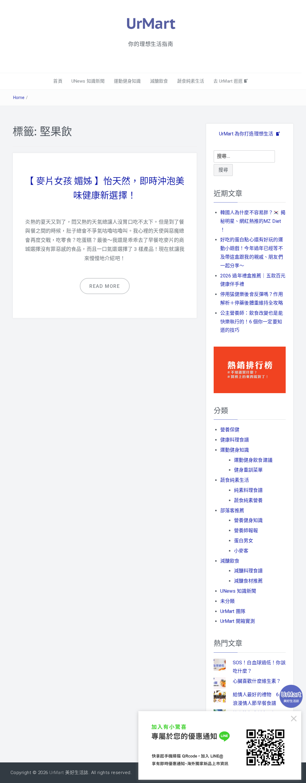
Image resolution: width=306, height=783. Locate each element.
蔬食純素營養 (248, 500)
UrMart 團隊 (232, 611)
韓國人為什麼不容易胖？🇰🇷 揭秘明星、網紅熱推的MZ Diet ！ (252, 221)
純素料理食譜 (248, 490)
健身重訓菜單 (248, 470)
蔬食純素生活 (190, 81)
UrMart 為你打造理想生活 (247, 134)
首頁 (57, 81)
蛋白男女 (243, 540)
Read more (104, 286)
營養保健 (230, 430)
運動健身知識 (127, 81)
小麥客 (241, 551)
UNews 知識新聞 (88, 81)
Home (19, 97)
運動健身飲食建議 (253, 460)
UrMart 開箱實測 (237, 621)
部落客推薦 (232, 510)
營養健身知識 (248, 520)
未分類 (227, 601)
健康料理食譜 (234, 440)
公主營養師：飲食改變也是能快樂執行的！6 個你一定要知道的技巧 (251, 321)
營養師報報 (246, 530)
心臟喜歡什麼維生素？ (257, 681)
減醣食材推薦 (248, 581)
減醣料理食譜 (248, 571)
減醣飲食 (159, 81)
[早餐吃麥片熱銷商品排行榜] (250, 369)
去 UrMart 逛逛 (228, 81)
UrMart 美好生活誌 (68, 772)
